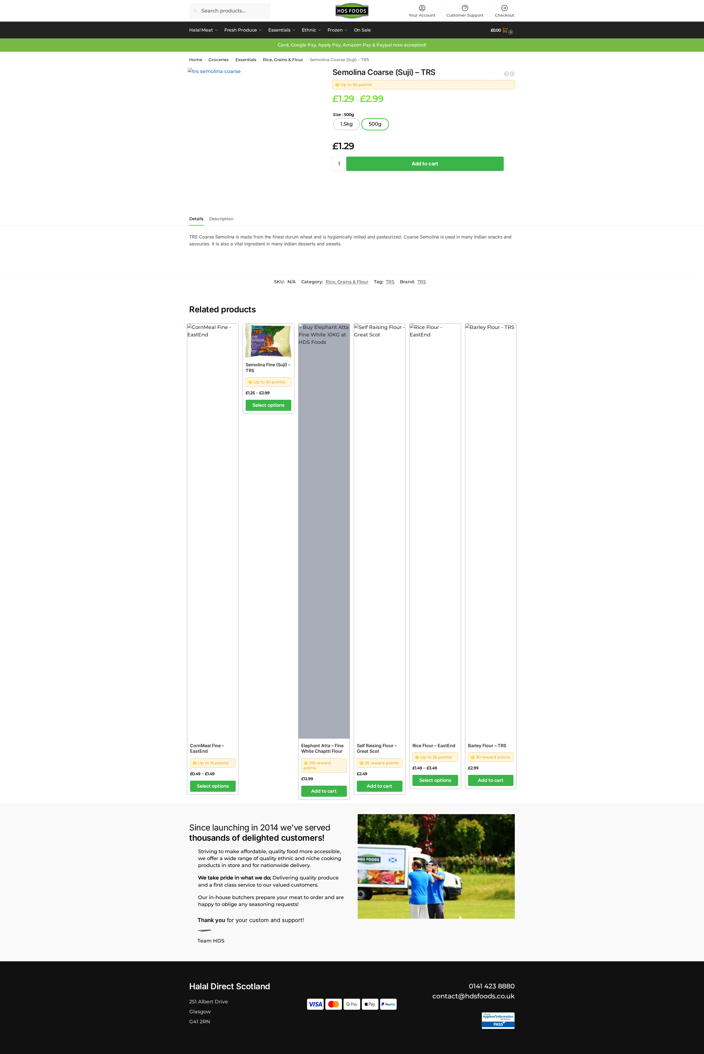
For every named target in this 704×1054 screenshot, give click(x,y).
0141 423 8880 (492, 986)
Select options (213, 786)
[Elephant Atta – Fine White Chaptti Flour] (324, 531)
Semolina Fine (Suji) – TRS (268, 367)
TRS (390, 281)
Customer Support (465, 15)
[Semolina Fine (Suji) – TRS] (268, 341)
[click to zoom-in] (254, 134)
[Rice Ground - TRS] (506, 74)
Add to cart (425, 164)
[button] (503, 30)
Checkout (504, 15)
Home (195, 59)
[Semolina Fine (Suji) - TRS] (512, 74)
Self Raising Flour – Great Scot (377, 748)
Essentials (245, 59)
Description (221, 218)
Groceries (219, 59)
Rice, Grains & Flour (283, 59)
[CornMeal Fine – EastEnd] (212, 531)
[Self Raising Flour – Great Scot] (379, 531)
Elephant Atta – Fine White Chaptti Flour (322, 748)
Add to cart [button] (324, 791)
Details (196, 218)
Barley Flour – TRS (487, 745)
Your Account (422, 15)
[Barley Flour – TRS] (490, 531)
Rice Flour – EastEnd (433, 745)
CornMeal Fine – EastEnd (207, 748)
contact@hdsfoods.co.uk (473, 996)
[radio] (347, 124)
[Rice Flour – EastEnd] (435, 531)
